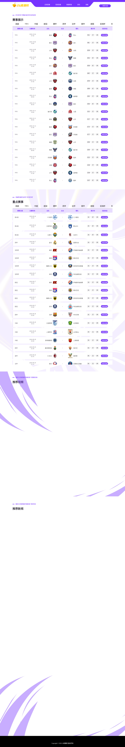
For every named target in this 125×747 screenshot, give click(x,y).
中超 (36, 24)
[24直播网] (20, 6)
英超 (17, 24)
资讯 (78, 4)
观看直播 (104, 35)
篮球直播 (58, 4)
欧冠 (45, 24)
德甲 (55, 24)
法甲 (73, 24)
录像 (87, 4)
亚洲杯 (102, 24)
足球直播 (47, 4)
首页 (37, 4)
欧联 (92, 24)
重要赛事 (69, 4)
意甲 (83, 24)
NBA (27, 24)
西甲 (64, 24)
